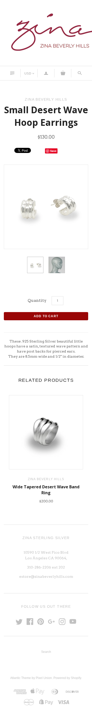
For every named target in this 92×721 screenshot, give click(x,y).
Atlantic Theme (20, 678)
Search (46, 652)
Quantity (37, 300)
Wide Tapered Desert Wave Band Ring (46, 489)
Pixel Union (44, 678)
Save (53, 151)
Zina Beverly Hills (46, 479)
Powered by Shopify (67, 678)
